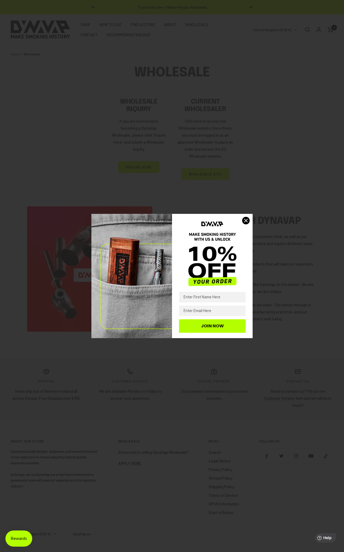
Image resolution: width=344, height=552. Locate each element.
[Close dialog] (246, 220)
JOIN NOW (212, 326)
